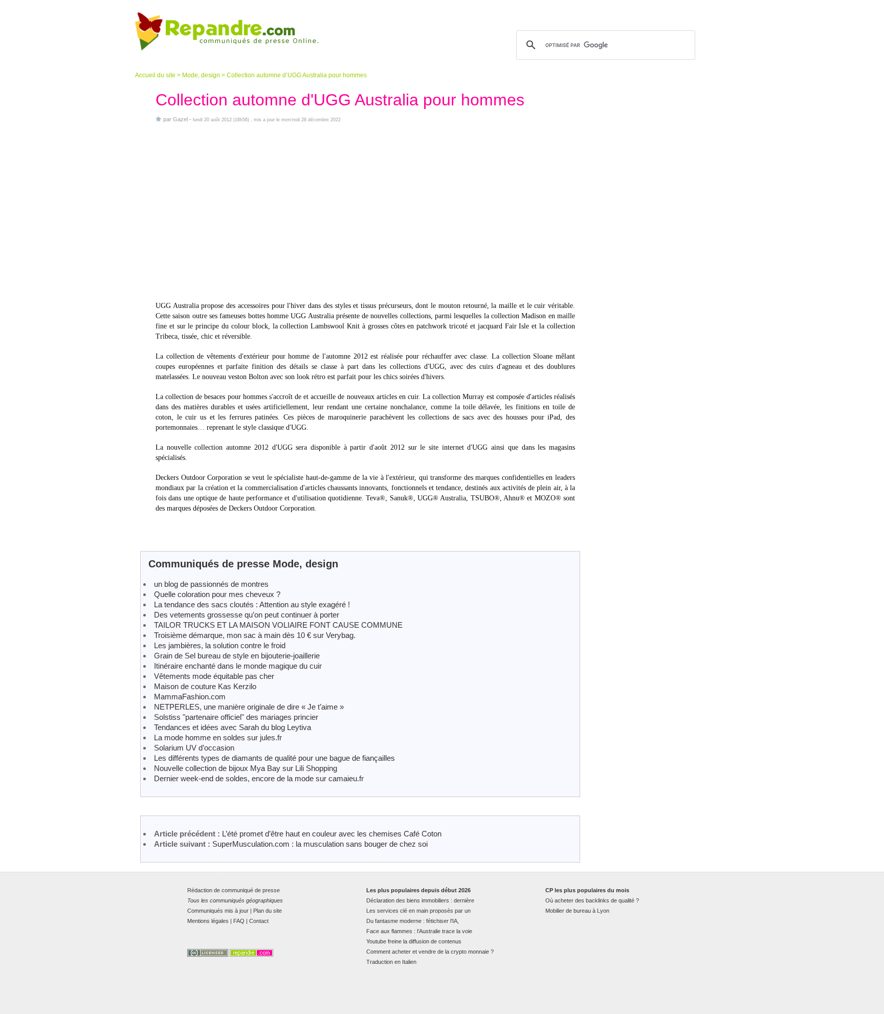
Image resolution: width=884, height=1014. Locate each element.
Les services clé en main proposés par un (418, 911)
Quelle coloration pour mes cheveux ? (217, 594)
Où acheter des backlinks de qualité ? (592, 900)
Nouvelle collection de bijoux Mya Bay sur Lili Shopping (245, 768)
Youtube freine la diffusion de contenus (413, 941)
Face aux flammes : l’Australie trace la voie (419, 931)
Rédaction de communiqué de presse (233, 890)
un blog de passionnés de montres (211, 584)
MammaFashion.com (190, 696)
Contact (259, 921)
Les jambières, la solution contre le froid (219, 645)
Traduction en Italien (391, 962)
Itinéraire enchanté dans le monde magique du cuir (238, 666)
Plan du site (267, 911)
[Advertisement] (365, 211)
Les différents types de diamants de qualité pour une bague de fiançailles (274, 758)
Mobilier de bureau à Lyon (577, 911)
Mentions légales (208, 921)
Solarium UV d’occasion (194, 747)
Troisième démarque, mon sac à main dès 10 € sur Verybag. (255, 635)
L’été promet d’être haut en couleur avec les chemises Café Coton (331, 833)
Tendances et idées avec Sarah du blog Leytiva (233, 727)
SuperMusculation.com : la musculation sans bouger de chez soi (320, 844)
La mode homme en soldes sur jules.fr (218, 737)
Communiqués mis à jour (218, 911)
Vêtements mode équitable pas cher (214, 676)
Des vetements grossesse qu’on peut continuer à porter (246, 614)
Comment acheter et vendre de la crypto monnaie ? (430, 952)
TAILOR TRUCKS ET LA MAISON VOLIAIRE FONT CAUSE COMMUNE (278, 625)
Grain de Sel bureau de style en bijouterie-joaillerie (237, 655)
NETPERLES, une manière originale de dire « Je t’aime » (249, 706)
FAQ (239, 921)
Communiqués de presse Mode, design (243, 563)
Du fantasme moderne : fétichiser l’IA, (412, 921)
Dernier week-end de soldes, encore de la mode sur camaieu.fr (259, 778)
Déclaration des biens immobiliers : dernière (420, 900)
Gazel (180, 119)
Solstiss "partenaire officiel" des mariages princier (236, 717)
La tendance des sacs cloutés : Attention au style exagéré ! (252, 604)
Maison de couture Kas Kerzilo (205, 686)
